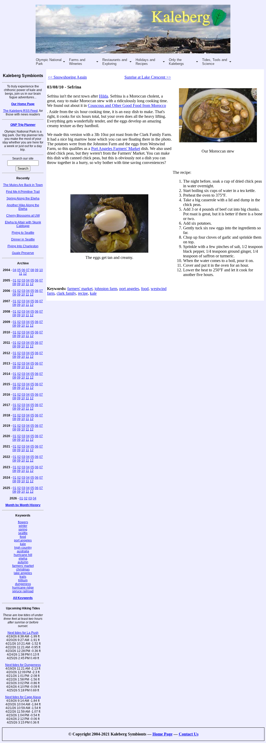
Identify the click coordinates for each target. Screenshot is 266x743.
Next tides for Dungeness (23, 665)
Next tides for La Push (23, 633)
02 (19, 280)
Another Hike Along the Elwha (23, 207)
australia (23, 551)
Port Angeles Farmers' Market (115, 148)
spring (22, 529)
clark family (66, 293)
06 (23, 270)
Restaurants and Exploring (114, 62)
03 (23, 280)
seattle (23, 533)
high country (23, 547)
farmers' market (23, 566)
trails (22, 577)
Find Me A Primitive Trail (23, 192)
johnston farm (106, 288)
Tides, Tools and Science (214, 62)
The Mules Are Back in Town (23, 185)
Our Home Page (23, 104)
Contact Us (188, 734)
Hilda (103, 96)
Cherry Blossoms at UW (23, 215)
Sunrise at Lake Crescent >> (147, 77)
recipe (83, 293)
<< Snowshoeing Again (67, 77)
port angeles (23, 540)
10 (41, 270)
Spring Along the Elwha (22, 198)
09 (36, 270)
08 (32, 270)
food (23, 537)
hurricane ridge (23, 587)
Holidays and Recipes (145, 62)
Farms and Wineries (77, 62)
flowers (23, 522)
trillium (23, 580)
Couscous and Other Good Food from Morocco (127, 105)
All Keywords (23, 598)
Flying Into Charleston (23, 246)
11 (20, 274)
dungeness (23, 584)
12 (25, 274)
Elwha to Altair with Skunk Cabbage (23, 224)
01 (14, 280)
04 (14, 270)
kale (23, 544)
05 (19, 270)
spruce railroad (23, 591)
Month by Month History (23, 505)
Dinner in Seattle (23, 239)
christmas (23, 569)
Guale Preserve (23, 253)
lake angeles (23, 573)
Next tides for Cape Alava (23, 697)
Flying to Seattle (23, 233)
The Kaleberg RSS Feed (20, 111)
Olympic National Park (49, 62)
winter (23, 526)
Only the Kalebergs (176, 62)
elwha (23, 558)
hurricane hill (23, 555)
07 (28, 270)
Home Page (162, 734)
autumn (23, 562)
